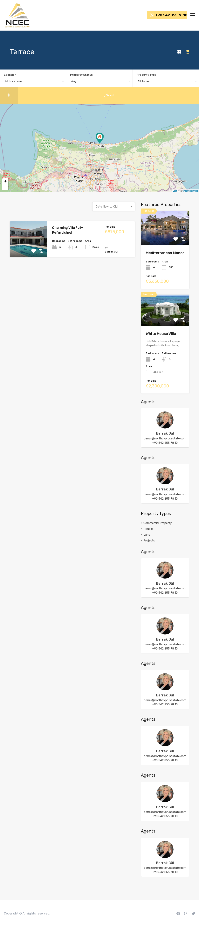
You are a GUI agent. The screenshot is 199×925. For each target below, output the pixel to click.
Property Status (81, 75)
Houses (148, 529)
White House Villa (161, 333)
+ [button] (5, 181)
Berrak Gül (165, 433)
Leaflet (176, 190)
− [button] (5, 187)
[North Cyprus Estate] (17, 26)
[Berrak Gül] (165, 427)
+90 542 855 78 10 (171, 15)
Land (146, 534)
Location (10, 75)
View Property (28, 250)
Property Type (146, 75)
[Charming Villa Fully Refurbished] (100, 138)
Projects (149, 540)
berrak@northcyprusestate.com (165, 438)
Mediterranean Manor (165, 253)
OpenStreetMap (190, 190)
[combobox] (33, 82)
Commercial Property (157, 523)
